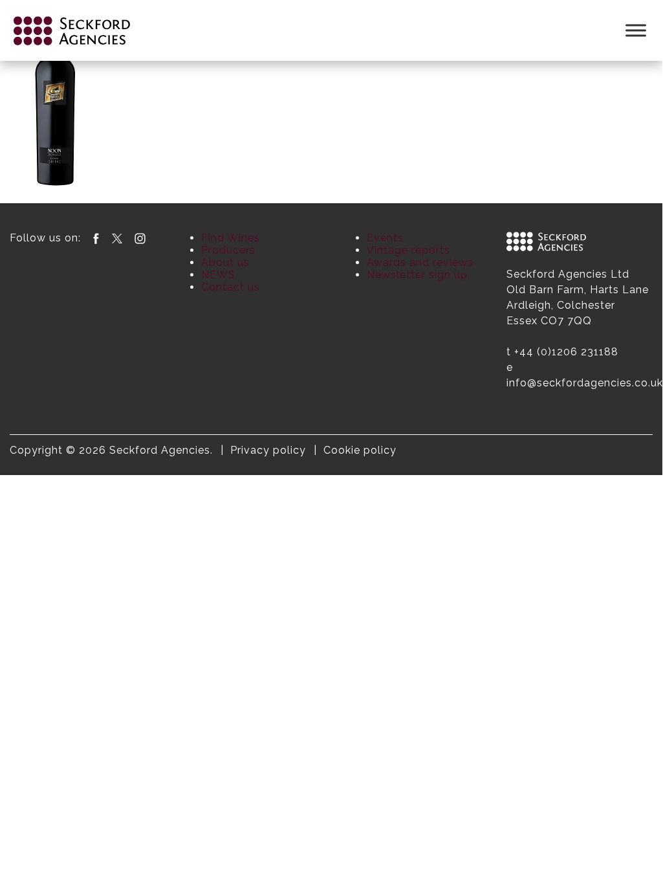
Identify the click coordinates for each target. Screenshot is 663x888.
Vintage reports (408, 250)
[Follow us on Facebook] (96, 238)
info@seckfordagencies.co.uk (584, 383)
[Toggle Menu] (635, 30)
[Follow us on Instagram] (140, 238)
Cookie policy (360, 450)
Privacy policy (268, 450)
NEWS (218, 275)
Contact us (230, 287)
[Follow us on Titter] (117, 238)
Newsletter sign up (417, 275)
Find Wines (230, 238)
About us (225, 262)
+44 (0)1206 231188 (566, 352)
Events (385, 238)
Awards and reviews (420, 262)
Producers (228, 250)
